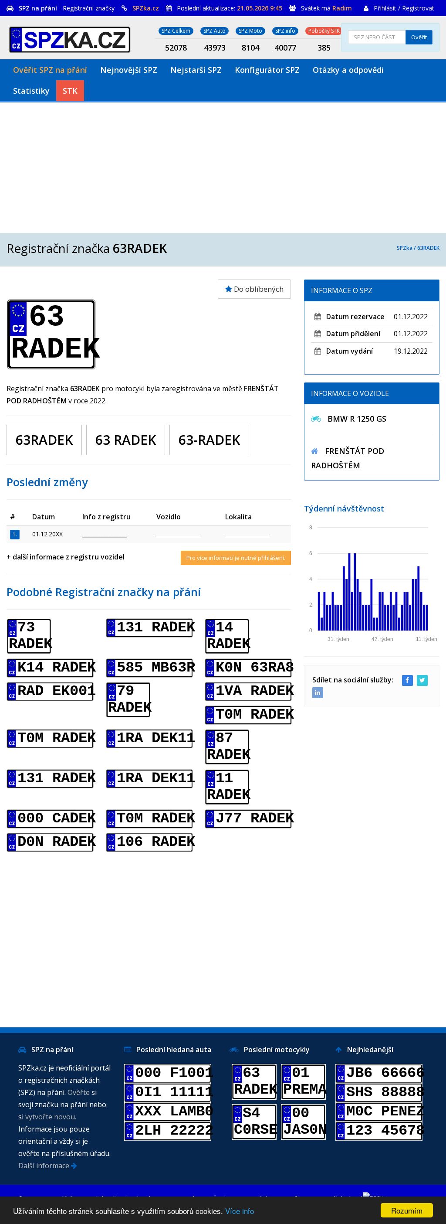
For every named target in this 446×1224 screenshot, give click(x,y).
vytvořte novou (50, 1117)
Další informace (44, 1165)
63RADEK (428, 248)
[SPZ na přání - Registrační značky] (70, 38)
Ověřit (419, 37)
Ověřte (79, 1092)
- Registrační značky (67, 8)
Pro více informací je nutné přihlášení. (235, 558)
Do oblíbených (258, 289)
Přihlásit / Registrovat (404, 8)
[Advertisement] (223, 168)
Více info (239, 1210)
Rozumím (406, 1210)
